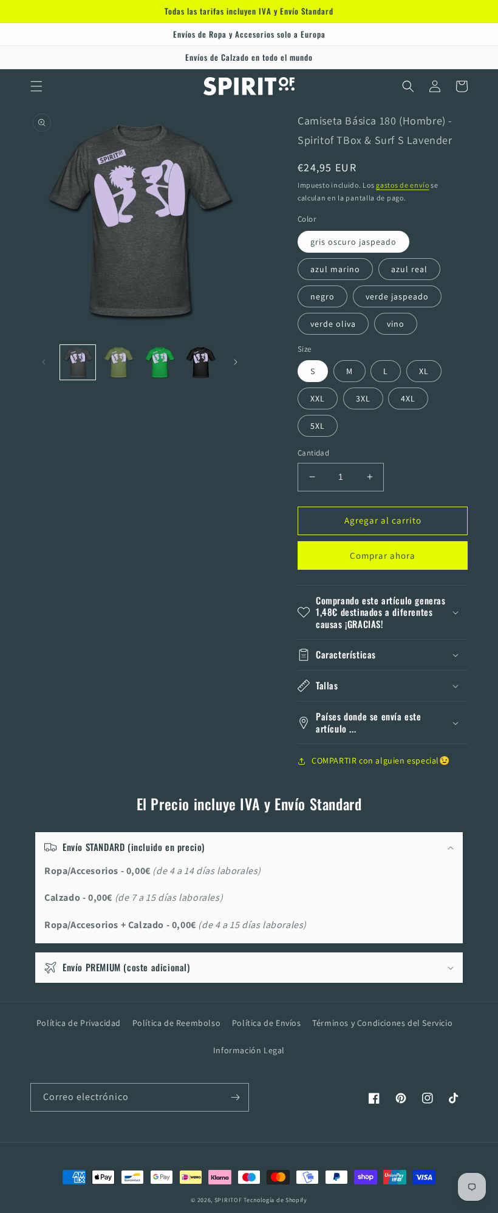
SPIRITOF (228, 1200)
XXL (317, 398)
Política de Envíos (266, 1022)
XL (424, 371)
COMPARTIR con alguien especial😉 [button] (381, 760)
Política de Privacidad (78, 1022)
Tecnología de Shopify (275, 1200)
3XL (363, 398)
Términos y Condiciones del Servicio (382, 1022)
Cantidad (313, 453)
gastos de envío (402, 185)
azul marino (335, 269)
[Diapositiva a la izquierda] (43, 362)
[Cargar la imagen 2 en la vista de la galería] (119, 362)
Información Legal (249, 1050)
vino (395, 323)
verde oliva (333, 323)
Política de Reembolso (176, 1022)
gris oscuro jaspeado (353, 241)
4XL (408, 398)
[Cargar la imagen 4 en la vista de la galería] (201, 362)
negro (322, 296)
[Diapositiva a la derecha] (235, 362)
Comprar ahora (382, 555)
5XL (317, 425)
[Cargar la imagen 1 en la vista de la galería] (77, 362)
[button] (36, 86)
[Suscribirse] (235, 1097)
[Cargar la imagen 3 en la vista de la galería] (159, 362)
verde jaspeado (397, 296)
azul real (409, 269)
